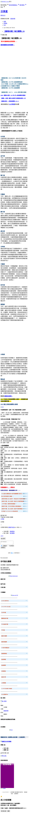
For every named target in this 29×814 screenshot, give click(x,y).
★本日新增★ (5, 600)
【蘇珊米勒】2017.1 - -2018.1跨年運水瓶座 (13, 92)
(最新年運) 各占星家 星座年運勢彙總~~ (12, 508)
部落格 (5, 23)
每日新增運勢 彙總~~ (7, 496)
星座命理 (12, 18)
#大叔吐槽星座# (5, 647)
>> (26, 600)
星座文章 (3, 677)
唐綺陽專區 (4, 653)
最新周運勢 (4, 641)
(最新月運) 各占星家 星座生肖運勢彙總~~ (13, 501)
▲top (2, 535)
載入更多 (3, 538)
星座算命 (12, 531)
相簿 (5, 21)
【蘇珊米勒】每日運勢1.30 (14, 31)
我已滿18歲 (3, 811)
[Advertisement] (14, 61)
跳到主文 (3, 15)
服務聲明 (16, 793)
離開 (9, 811)
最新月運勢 (4, 636)
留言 (13, 527)
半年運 (3, 630)
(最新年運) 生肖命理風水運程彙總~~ (12, 506)
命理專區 (3, 671)
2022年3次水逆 (6, 606)
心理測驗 (3, 682)
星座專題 (3, 659)
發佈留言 (3, 547)
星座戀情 (3, 665)
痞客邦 (10, 527)
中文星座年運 (4, 624)
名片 (5, 25)
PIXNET (7, 792)
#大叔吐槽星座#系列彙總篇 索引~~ (12, 493)
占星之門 (4, 788)
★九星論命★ (4, 694)
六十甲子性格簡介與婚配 (6, 688)
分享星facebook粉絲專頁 (9, 511)
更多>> (25, 493)
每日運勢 (12, 533)
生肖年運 (3, 612)
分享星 (4, 11)
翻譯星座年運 (4, 618)
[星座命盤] (7, 765)
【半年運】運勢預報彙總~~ (9, 503)
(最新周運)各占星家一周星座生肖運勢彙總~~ (14, 498)
